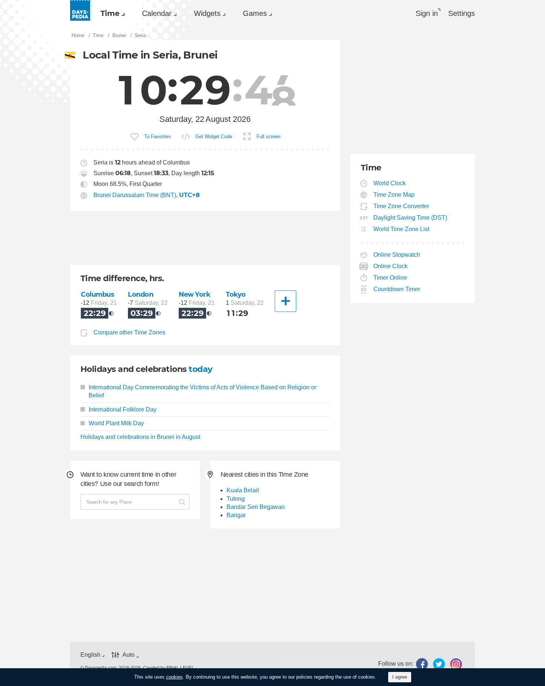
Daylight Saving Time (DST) (410, 217)
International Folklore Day (122, 409)
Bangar (236, 515)
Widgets (207, 13)
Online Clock (390, 266)
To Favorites (157, 136)
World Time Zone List (401, 229)
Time (110, 13)
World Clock (390, 183)
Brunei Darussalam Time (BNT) (134, 195)
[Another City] (285, 301)
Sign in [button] (427, 13)
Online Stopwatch (397, 255)
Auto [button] (128, 655)
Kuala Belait (243, 490)
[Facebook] (422, 664)
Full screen (268, 136)
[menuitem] (111, 13)
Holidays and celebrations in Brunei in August (140, 437)
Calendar (157, 13)
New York (195, 294)
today (200, 369)
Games (255, 13)
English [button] (90, 655)
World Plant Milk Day (116, 423)
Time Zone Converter (401, 206)
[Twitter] (439, 664)
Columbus (97, 294)
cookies (174, 677)
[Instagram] (456, 664)
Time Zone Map (394, 195)
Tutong (236, 499)
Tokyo (236, 294)
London (140, 294)
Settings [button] (461, 13)
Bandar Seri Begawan (256, 507)
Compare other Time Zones (129, 332)
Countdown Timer (397, 289)
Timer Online (390, 277)
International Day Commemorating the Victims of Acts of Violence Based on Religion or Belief (202, 391)
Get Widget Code (213, 136)
